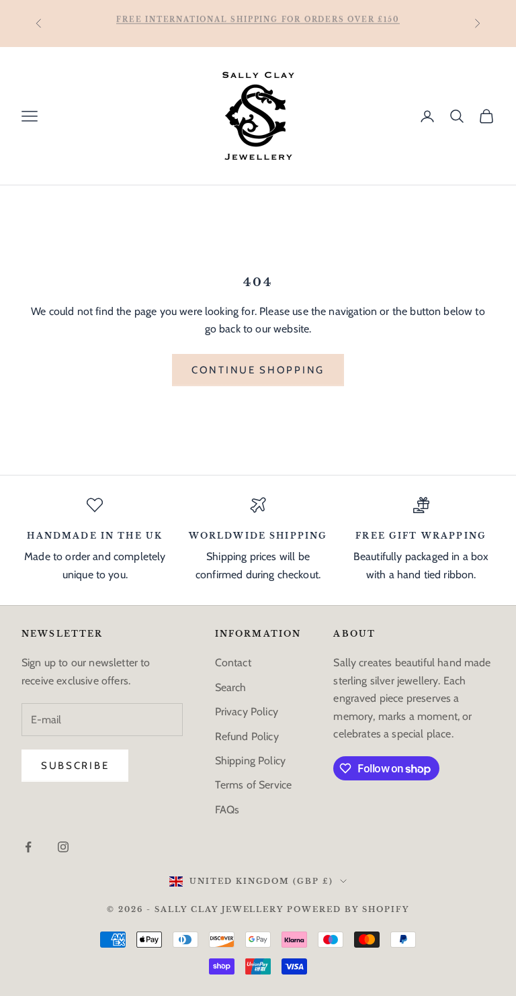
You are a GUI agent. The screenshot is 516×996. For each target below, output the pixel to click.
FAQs (227, 809)
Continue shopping (258, 370)
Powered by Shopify (348, 909)
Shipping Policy (250, 760)
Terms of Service (253, 784)
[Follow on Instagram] (63, 847)
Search (231, 687)
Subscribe (75, 766)
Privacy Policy (246, 711)
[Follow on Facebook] (28, 847)
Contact (233, 662)
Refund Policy (247, 736)
